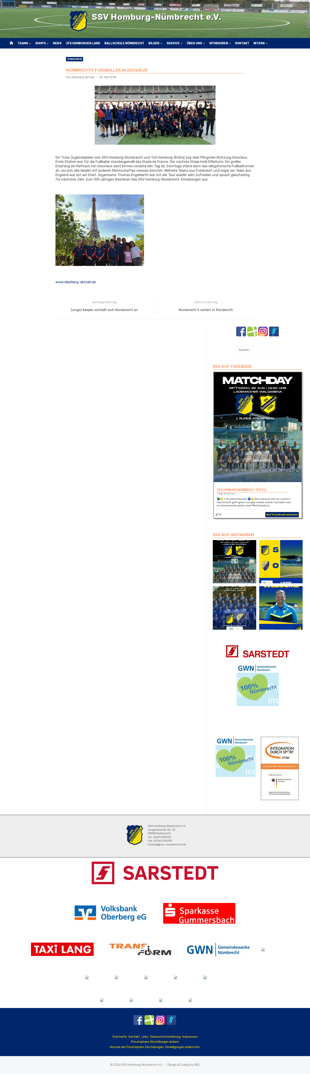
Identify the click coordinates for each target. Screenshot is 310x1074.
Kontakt (242, 43)
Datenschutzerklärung (165, 1037)
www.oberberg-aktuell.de (75, 282)
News (57, 43)
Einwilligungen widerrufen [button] (182, 1047)
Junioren (74, 59)
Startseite (119, 1037)
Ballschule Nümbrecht (124, 43)
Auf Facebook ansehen (282, 514)
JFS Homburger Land (83, 43)
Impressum (190, 1037)
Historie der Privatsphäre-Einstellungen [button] (137, 1047)
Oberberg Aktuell (83, 77)
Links (145, 1037)
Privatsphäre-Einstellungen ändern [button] (155, 1042)
